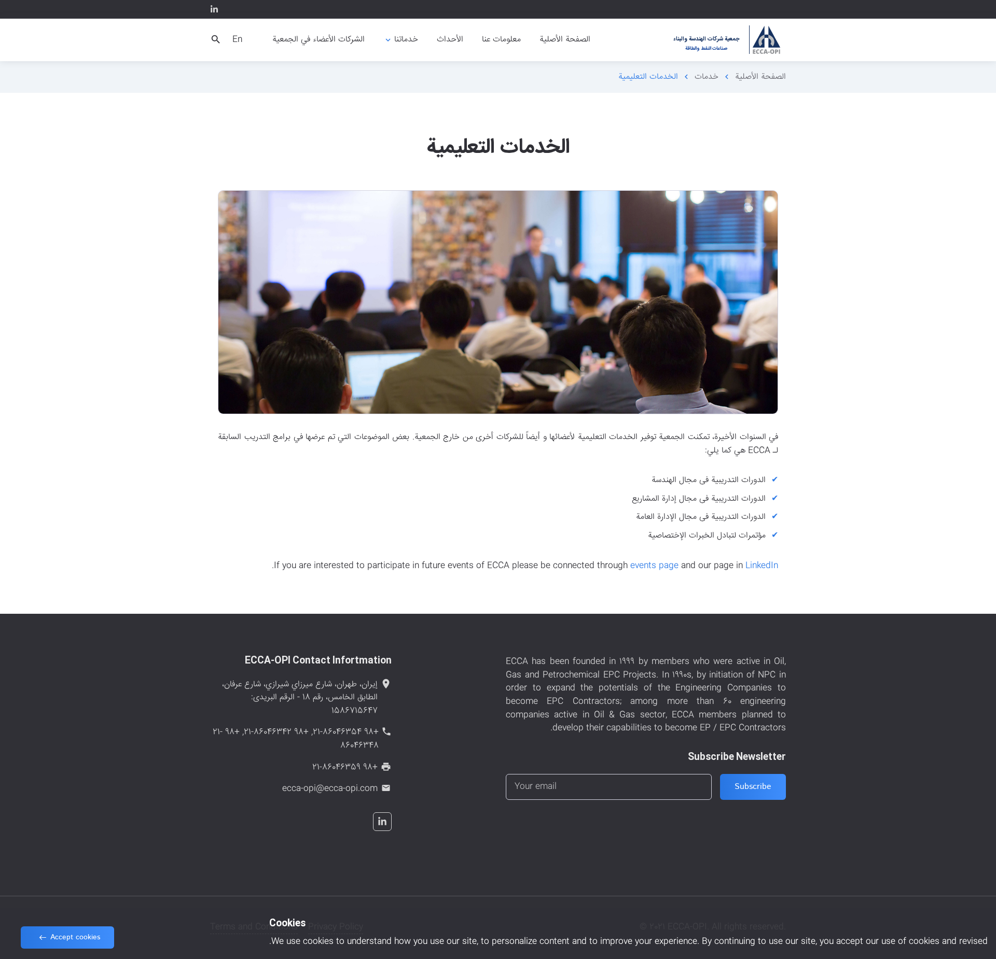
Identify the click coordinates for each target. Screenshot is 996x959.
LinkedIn (761, 565)
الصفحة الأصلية (760, 76)
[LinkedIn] (214, 9)
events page (654, 565)
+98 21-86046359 (345, 767)
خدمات (706, 76)
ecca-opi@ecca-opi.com (330, 788)
